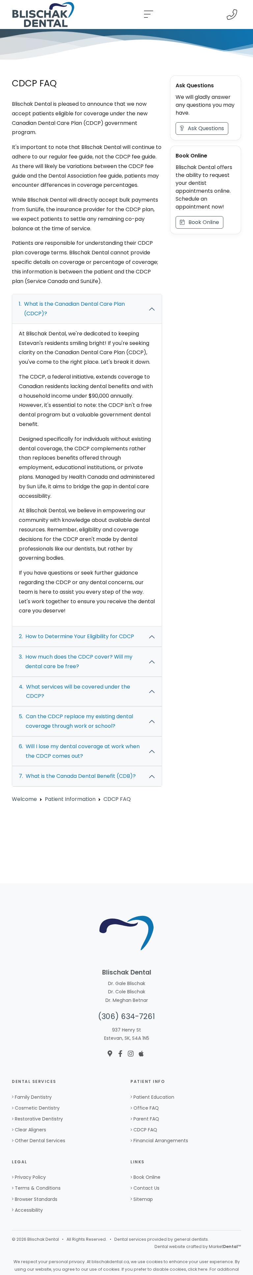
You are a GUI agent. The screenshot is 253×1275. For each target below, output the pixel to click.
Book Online (201, 222)
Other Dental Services (40, 1140)
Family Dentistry (33, 1097)
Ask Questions (204, 128)
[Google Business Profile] (109, 1054)
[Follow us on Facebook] (120, 1054)
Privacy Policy (30, 1177)
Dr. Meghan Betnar (126, 1000)
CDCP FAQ (145, 1129)
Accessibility (29, 1210)
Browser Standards (36, 1199)
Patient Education (153, 1097)
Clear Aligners (30, 1129)
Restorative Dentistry (39, 1119)
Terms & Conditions (38, 1188)
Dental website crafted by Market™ (198, 1246)
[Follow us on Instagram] (130, 1054)
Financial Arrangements (160, 1140)
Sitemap (143, 1199)
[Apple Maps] (141, 1054)
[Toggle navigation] (148, 14)
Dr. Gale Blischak (126, 983)
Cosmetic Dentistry (37, 1108)
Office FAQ (146, 1108)
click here (198, 1269)
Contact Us (146, 1188)
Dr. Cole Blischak (126, 991)
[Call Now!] (232, 14)
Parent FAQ (146, 1119)
